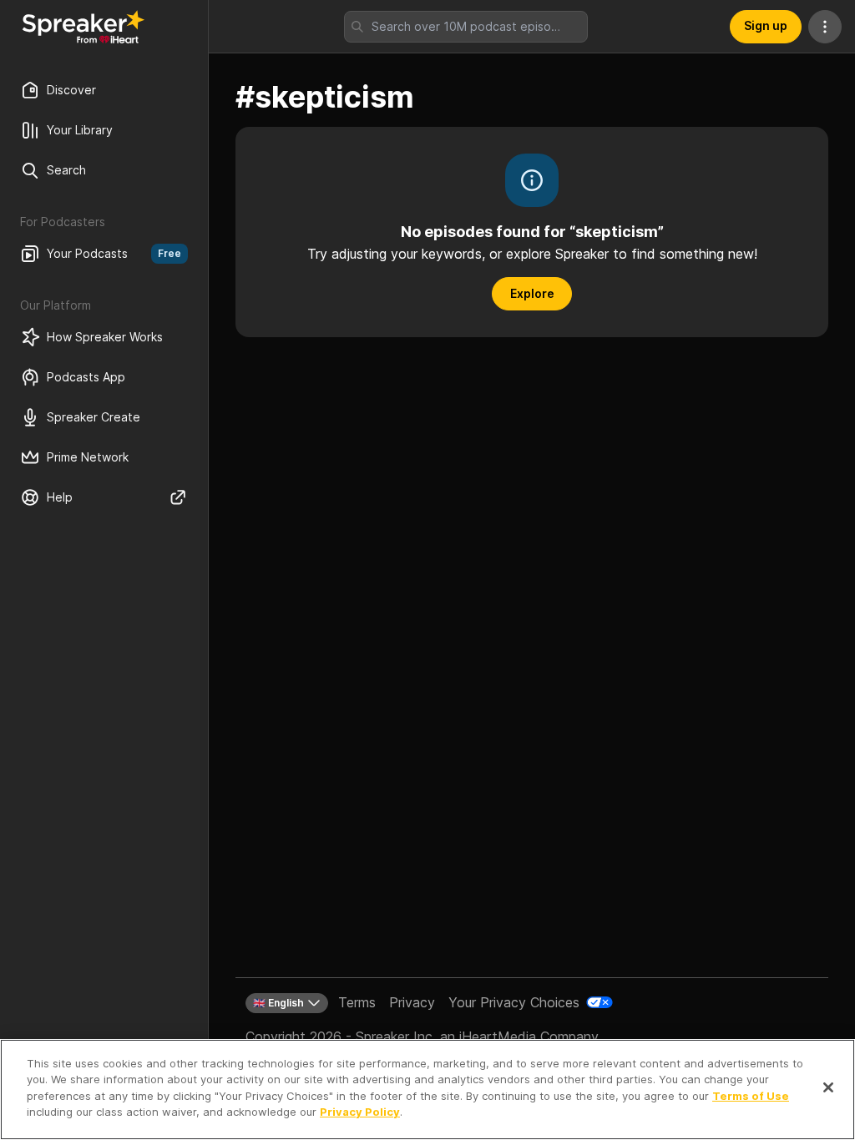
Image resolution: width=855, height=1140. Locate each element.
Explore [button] (532, 293)
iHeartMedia (497, 1036)
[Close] (828, 1087)
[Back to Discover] (83, 26)
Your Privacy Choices (513, 1002)
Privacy (412, 1002)
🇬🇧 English (278, 1002)
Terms (357, 1002)
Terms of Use (750, 1095)
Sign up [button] (765, 25)
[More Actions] (825, 26)
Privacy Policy (360, 1111)
